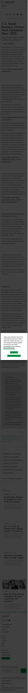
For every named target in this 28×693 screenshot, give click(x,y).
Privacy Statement (9, 348)
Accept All (14, 352)
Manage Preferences (14, 355)
